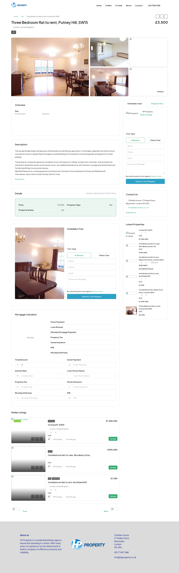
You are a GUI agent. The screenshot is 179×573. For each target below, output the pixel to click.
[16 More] (149, 81)
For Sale (118, 5)
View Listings (146, 114)
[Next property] (114, 511)
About (129, 5)
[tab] (135, 103)
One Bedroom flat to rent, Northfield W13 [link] (67, 482)
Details (113, 439)
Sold (50, 451)
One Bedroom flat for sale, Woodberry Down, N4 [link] (71, 455)
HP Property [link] (57, 439)
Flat (22, 16)
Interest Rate (21, 371)
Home (99, 5)
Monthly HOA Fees (23, 393)
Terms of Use (98, 291)
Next (106, 511)
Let (13, 32)
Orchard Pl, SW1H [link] (56, 425)
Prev (25, 511)
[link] (28, 430)
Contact (139, 5)
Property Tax (21, 382)
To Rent (108, 5)
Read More (19, 179)
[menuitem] (152, 5)
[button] (158, 16)
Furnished (55, 478)
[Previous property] (16, 511)
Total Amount (21, 359)
